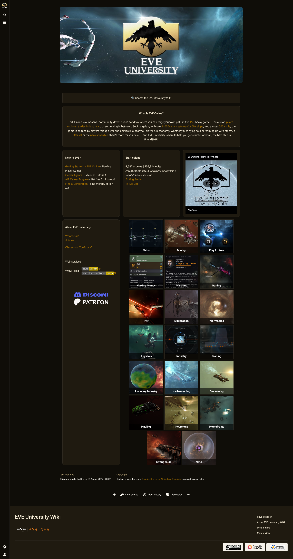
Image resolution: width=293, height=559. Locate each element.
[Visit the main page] (4, 5)
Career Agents (73, 175)
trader (81, 126)
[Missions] (181, 271)
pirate (229, 122)
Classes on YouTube (77, 247)
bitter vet (77, 135)
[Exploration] (181, 307)
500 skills (224, 126)
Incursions (181, 426)
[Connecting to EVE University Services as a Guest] (91, 294)
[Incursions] (181, 413)
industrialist (93, 126)
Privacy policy (264, 516)
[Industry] (181, 339)
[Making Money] (146, 271)
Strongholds (163, 462)
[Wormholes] (216, 307)
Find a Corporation (76, 183)
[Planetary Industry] (146, 377)
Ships (146, 250)
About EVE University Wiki (271, 522)
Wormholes (216, 320)
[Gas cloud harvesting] (216, 377)
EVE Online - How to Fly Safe (203, 156)
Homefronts (216, 426)
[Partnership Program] (33, 529)
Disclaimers (263, 527)
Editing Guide (133, 179)
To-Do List (131, 183)
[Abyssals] (146, 342)
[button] (211, 183)
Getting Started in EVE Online (82, 166)
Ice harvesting (181, 391)
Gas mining (217, 391)
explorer (71, 126)
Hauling (146, 426)
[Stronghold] (164, 448)
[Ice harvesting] (181, 377)
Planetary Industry (146, 391)
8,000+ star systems (174, 126)
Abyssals (146, 356)
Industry (181, 356)
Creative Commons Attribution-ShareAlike (162, 479)
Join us (69, 240)
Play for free (216, 250)
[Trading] (216, 339)
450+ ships (196, 126)
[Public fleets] (199, 448)
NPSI (199, 462)
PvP (192, 122)
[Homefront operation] (216, 413)
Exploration (181, 320)
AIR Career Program (77, 179)
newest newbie (99, 135)
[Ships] (146, 236)
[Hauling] (146, 413)
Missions (181, 285)
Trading (216, 356)
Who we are (72, 236)
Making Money (146, 285)
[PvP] (146, 307)
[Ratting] (216, 271)
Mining (181, 250)
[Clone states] (216, 236)
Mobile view (263, 533)
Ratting (216, 285)
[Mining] (181, 236)
